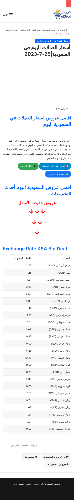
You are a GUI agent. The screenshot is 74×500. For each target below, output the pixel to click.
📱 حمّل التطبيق (28, 166)
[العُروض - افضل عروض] (61, 14)
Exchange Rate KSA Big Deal (35, 249)
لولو (15, 484)
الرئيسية (64, 30)
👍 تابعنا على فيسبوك (58, 174)
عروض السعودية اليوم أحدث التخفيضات (39, 30)
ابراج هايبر (38, 484)
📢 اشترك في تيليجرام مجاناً (55, 166)
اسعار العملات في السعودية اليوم (52, 41)
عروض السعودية (57, 464)
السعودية (30, 456)
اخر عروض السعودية (55, 456)
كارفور (28, 484)
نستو (21, 484)
